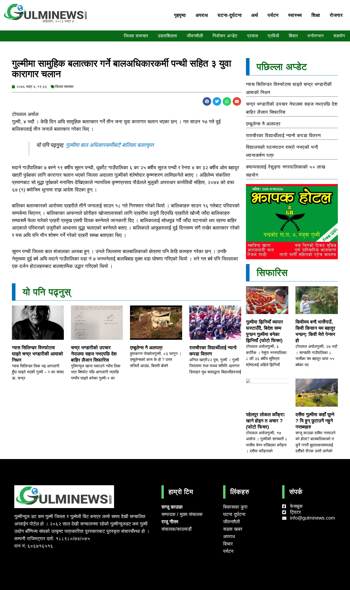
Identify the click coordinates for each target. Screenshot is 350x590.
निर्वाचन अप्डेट (225, 35)
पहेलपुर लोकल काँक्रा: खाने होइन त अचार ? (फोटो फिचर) (265, 421)
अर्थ (254, 15)
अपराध (201, 15)
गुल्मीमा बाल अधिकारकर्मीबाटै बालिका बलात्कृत (110, 145)
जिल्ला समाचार (136, 35)
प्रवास (252, 35)
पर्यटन (273, 15)
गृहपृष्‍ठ (180, 15)
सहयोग (339, 35)
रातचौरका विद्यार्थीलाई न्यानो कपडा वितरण (283, 135)
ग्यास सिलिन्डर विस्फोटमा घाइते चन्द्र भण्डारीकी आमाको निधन (37, 354)
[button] (207, 101)
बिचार (293, 35)
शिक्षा (315, 15)
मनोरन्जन (316, 35)
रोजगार (336, 15)
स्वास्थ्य (295, 15)
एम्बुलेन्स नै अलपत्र (146, 347)
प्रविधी (273, 35)
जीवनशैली (195, 35)
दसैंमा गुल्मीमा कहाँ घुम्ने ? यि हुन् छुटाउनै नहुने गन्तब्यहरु (314, 421)
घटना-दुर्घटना (230, 15)
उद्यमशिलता (167, 35)
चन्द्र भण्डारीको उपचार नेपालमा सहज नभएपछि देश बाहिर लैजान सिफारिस (94, 354)
